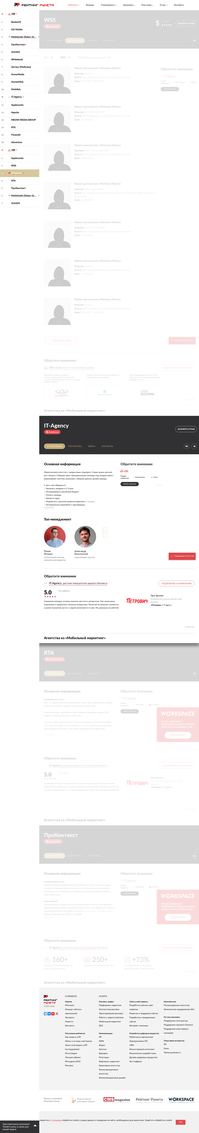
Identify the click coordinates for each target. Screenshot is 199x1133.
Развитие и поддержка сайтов (143, 1013)
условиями (56, 1120)
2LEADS (15, 52)
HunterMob (17, 82)
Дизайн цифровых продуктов (143, 1057)
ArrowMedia (17, 74)
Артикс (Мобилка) (21, 67)
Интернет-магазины (138, 1026)
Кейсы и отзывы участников (78, 1041)
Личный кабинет (73, 1057)
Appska (15, 112)
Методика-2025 (73, 1062)
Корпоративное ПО (138, 1041)
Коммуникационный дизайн (112, 1078)
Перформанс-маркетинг (110, 1005)
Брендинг (103, 1053)
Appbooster (17, 105)
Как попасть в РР (73, 1037)
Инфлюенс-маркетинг (109, 1062)
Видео (102, 1045)
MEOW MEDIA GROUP (23, 120)
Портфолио (75, 41)
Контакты (109, 41)
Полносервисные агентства (176, 1005)
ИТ (165, 1044)
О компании (54, 41)
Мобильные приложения (141, 1037)
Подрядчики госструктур (176, 1021)
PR (100, 1037)
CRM (131, 1045)
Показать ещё (61, 340)
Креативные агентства (109, 1066)
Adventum (16, 142)
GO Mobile (16, 29)
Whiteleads (17, 59)
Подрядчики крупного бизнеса (178, 1025)
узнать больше (170, 89)
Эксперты (179, 5)
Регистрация (71, 1053)
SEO (65, 57)
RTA (13, 127)
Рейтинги (69, 1005)
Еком (166, 1048)
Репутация (104, 1057)
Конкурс (90, 5)
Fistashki (15, 135)
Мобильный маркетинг (94, 57)
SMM (101, 1041)
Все (48, 57)
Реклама (69, 1066)
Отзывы (92, 41)
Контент (103, 1049)
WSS (13, 165)
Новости (69, 1022)
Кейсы (91, 446)
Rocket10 (16, 22)
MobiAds (16, 89)
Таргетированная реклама (111, 1013)
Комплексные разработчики (142, 1053)
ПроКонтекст (18, 44)
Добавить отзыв (186, 23)
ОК (180, 1122)
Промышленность (172, 1053)
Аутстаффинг (135, 1062)
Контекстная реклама (109, 1009)
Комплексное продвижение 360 (179, 1009)
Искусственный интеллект (142, 1049)
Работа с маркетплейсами (111, 1018)
